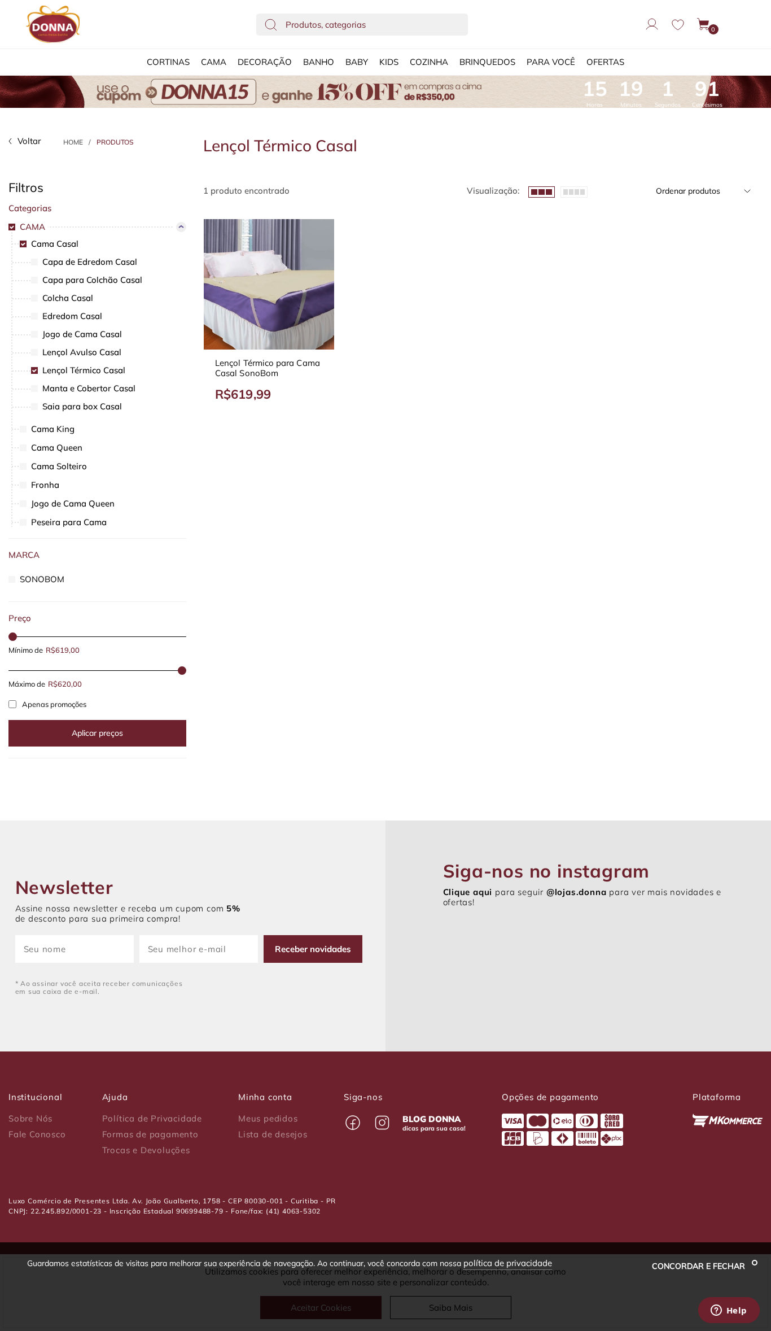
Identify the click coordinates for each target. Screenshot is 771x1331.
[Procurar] (271, 24)
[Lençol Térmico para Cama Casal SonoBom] (269, 284)
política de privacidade (507, 1263)
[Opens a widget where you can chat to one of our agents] (729, 1311)
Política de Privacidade (152, 1119)
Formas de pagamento (150, 1134)
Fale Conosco (37, 1134)
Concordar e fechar (699, 1266)
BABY (356, 61)
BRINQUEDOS (487, 61)
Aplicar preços (97, 733)
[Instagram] (382, 1123)
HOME (73, 142)
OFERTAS (605, 61)
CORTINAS (168, 61)
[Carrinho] (703, 24)
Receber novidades (313, 949)
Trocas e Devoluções (146, 1150)
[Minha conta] (652, 24)
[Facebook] (353, 1123)
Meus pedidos (268, 1119)
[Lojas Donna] (53, 24)
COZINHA (429, 61)
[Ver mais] (574, 191)
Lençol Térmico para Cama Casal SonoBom (267, 368)
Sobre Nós (30, 1119)
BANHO (318, 61)
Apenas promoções (54, 704)
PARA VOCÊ (551, 61)
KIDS (388, 61)
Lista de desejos (273, 1134)
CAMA (213, 61)
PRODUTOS (115, 142)
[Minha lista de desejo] (678, 24)
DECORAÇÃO (265, 61)
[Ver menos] (541, 191)
